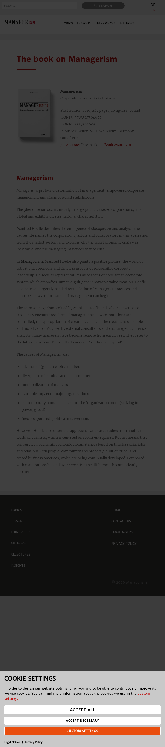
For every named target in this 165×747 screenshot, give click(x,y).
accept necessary (82, 721)
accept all (82, 709)
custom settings (82, 731)
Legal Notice (12, 742)
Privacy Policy (34, 742)
